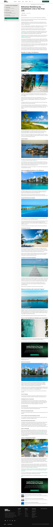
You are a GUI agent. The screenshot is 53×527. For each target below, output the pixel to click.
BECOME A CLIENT (45, 1)
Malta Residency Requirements (34, 515)
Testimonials (19, 511)
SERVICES (19, 1)
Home (22, 4)
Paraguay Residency (34, 513)
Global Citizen (28, 4)
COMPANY (15, 1)
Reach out (31, 475)
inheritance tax (25, 99)
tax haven (32, 17)
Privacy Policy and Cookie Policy (45, 523)
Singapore (34, 160)
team (27, 473)
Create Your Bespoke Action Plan (11, 18)
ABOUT (5, 524)
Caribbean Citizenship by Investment (32, 468)
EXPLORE (26, 1)
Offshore (26, 512)
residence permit (36, 218)
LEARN (23, 1)
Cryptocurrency (26, 516)
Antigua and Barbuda (24, 36)
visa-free (23, 162)
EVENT (30, 1)
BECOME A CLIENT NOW (34, 354)
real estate (41, 253)
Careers (19, 512)
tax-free (36, 43)
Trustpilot (6, 20)
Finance (26, 511)
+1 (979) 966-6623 (9, 524)
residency (42, 472)
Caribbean (31, 35)
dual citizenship (40, 432)
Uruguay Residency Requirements (34, 511)
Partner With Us (19, 513)
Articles (24, 4)
